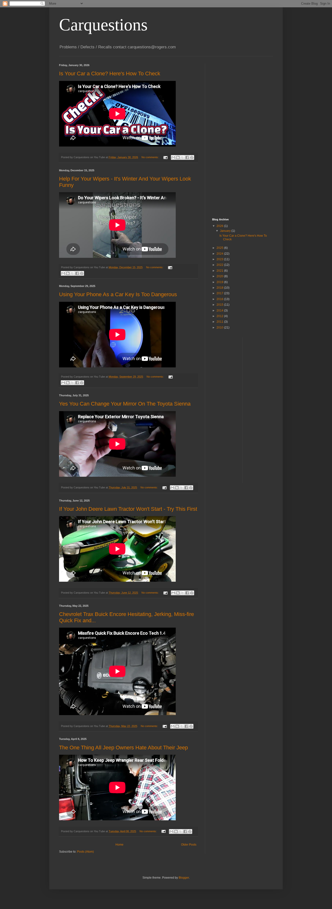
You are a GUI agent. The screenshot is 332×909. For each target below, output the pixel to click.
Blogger (184, 877)
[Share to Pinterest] (191, 157)
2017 (220, 293)
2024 (220, 253)
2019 (220, 282)
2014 (220, 310)
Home (119, 844)
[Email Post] (165, 157)
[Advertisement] (231, 136)
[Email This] (173, 157)
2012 (220, 316)
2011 (220, 321)
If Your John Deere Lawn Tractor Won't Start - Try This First (128, 509)
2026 (220, 226)
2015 (220, 304)
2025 (220, 248)
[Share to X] (182, 157)
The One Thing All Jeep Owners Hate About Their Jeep (123, 748)
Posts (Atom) (85, 851)
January (225, 231)
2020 (220, 276)
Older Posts (188, 844)
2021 (220, 270)
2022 (220, 265)
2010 (220, 327)
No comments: (150, 157)
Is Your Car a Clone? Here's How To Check (109, 73)
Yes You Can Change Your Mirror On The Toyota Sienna (125, 404)
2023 (220, 259)
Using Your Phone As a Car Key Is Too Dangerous (118, 294)
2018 (220, 287)
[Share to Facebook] (187, 157)
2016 (220, 299)
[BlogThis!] (177, 157)
